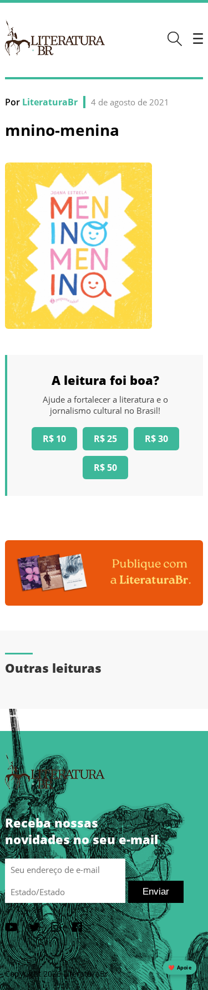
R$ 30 (156, 439)
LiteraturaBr (50, 102)
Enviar (156, 891)
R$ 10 (54, 439)
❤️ (179, 967)
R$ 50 (105, 467)
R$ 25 (105, 439)
